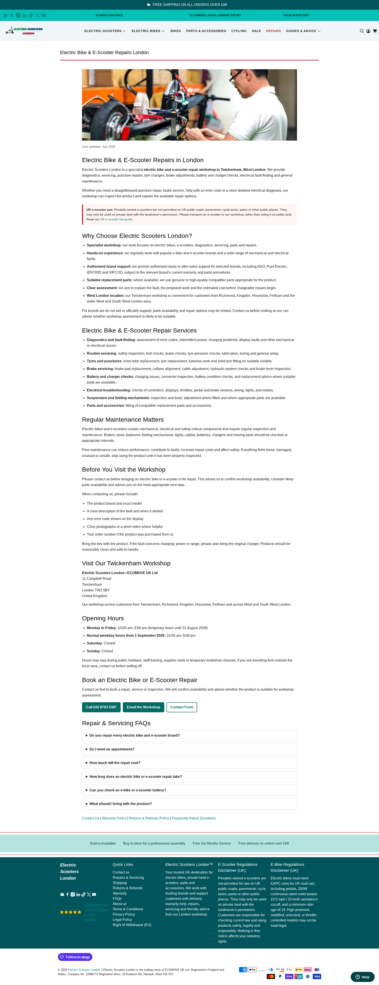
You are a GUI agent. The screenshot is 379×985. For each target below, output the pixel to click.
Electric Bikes (146, 31)
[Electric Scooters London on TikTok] (31, 15)
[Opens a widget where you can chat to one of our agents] (362, 977)
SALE (256, 31)
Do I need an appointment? (111, 749)
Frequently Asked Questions (194, 818)
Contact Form (181, 707)
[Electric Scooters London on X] (37, 15)
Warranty (120, 893)
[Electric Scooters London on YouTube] (44, 15)
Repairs (273, 31)
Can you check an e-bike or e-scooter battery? (127, 790)
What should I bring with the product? (120, 804)
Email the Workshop (143, 707)
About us (120, 904)
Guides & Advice (301, 31)
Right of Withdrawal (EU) (132, 925)
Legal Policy (122, 919)
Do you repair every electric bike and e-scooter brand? (134, 735)
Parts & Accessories (206, 31)
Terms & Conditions (128, 909)
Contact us (121, 872)
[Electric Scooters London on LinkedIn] (25, 15)
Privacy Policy (124, 914)
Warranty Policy (114, 818)
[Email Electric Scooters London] (5, 15)
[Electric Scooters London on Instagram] (18, 15)
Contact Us (90, 818)
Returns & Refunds (127, 888)
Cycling (239, 31)
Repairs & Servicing (128, 877)
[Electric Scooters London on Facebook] (12, 15)
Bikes (176, 31)
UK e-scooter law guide (116, 219)
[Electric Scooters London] (24, 31)
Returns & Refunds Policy (149, 818)
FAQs (117, 898)
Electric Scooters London (84, 969)
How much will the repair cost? (114, 763)
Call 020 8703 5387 (101, 707)
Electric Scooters (103, 31)
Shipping (120, 883)
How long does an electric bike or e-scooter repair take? (135, 776)
